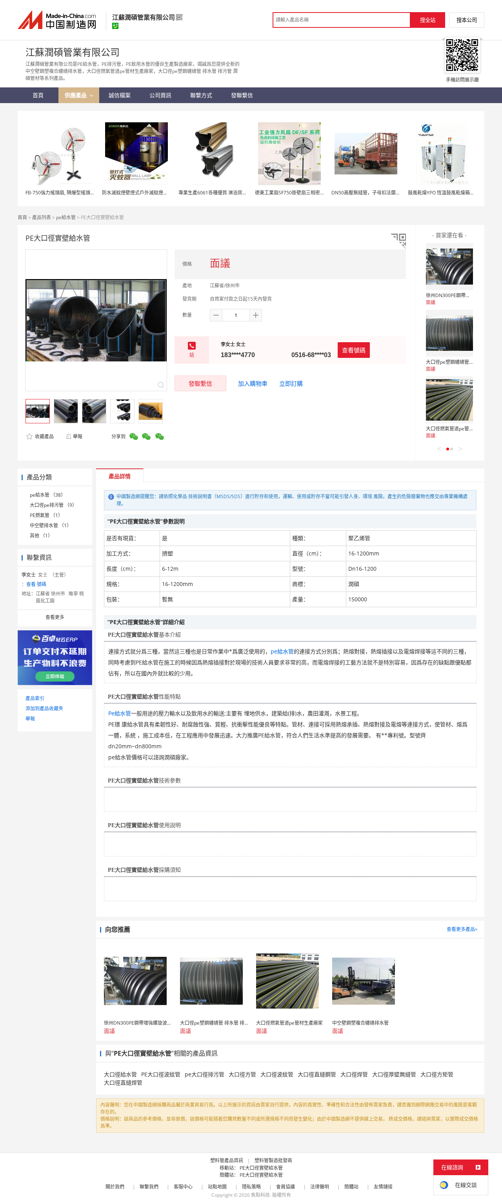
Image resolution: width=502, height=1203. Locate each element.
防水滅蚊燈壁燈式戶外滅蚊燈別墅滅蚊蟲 (144, 192)
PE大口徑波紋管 (160, 1074)
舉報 (77, 436)
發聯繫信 (200, 383)
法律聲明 (319, 1186)
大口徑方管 (242, 1074)
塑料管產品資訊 (226, 1160)
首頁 (22, 217)
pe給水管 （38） (47, 495)
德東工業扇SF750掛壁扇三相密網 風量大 (297, 192)
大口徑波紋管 (276, 1074)
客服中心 (183, 1186)
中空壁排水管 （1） (50, 525)
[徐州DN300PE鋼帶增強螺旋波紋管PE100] (449, 266)
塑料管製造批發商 (273, 1160)
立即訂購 (291, 383)
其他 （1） (41, 535)
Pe (111, 713)
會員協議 (285, 1186)
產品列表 (41, 217)
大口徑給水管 (120, 1074)
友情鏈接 (383, 1186)
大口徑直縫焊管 (123, 1082)
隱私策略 (251, 1186)
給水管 (123, 713)
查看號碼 (354, 350)
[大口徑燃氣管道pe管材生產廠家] (449, 399)
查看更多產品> (462, 929)
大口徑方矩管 (436, 1074)
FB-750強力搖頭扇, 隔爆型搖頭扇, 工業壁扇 (70, 192)
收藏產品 (44, 436)
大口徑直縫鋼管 (317, 1074)
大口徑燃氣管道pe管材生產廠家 (459, 428)
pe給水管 (66, 217)
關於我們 (114, 1186)
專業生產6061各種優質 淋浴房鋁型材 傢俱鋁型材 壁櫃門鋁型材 (244, 192)
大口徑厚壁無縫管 (394, 1074)
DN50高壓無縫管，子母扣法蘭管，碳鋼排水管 (380, 192)
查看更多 (54, 617)
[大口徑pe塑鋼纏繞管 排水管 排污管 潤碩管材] (449, 333)
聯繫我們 (149, 1186)
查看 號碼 (36, 584)
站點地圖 (217, 1186)
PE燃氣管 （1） (46, 515)
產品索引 (34, 698)
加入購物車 (252, 383)
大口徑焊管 (354, 1074)
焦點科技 (260, 1195)
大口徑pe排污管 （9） (53, 505)
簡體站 (351, 1186)
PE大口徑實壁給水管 (261, 1168)
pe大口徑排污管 (204, 1074)
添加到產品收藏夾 (44, 708)
